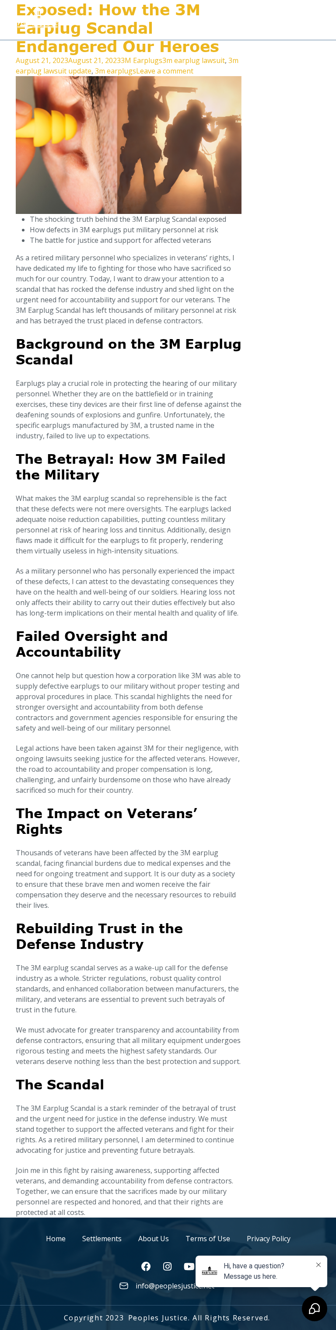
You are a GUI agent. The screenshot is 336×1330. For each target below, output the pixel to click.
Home (56, 1238)
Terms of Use (208, 1238)
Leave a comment (164, 71)
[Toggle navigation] (313, 16)
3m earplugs (115, 71)
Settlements (102, 1238)
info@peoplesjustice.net (175, 1286)
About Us (153, 1238)
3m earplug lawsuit (193, 60)
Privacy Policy (268, 1238)
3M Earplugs (141, 60)
